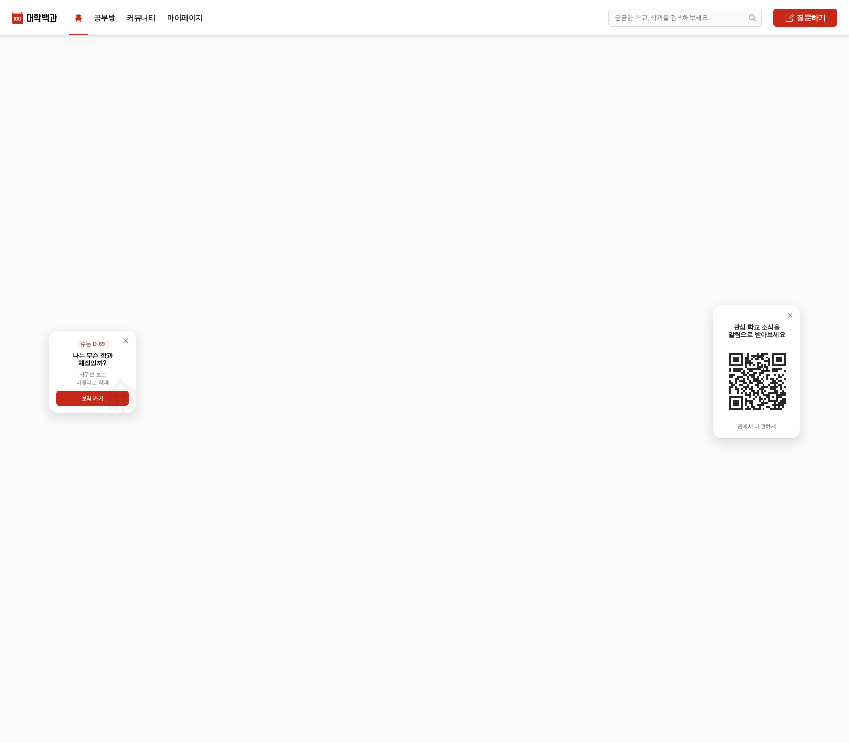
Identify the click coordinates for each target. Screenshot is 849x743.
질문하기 (811, 17)
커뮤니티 (141, 17)
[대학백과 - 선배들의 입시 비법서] (34, 18)
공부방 (104, 17)
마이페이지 (185, 17)
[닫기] (790, 315)
